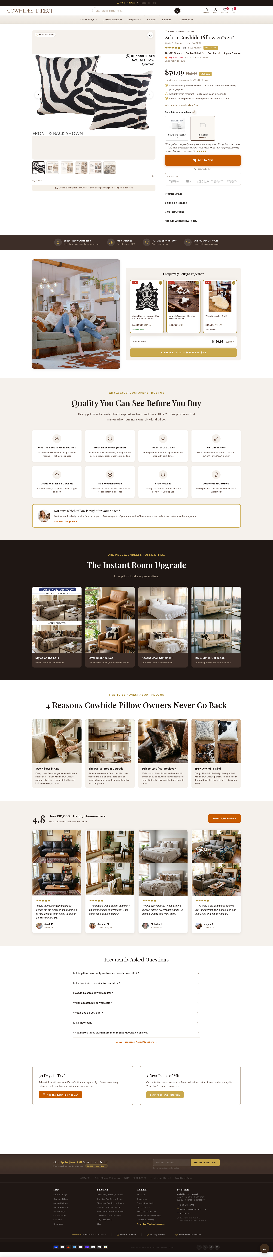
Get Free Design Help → (67, 521)
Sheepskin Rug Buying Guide (110, 1203)
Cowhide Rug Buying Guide (110, 1199)
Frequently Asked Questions (110, 1195)
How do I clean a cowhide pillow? (93, 993)
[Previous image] (38, 95)
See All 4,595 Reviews (224, 818)
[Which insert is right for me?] (194, 112)
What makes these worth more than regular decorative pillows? (111, 1032)
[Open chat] (264, 1248)
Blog (99, 1224)
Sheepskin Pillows (61, 1207)
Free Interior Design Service (110, 1211)
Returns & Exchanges (146, 1219)
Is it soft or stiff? (82, 1022)
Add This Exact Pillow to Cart (62, 1095)
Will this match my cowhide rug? (92, 1003)
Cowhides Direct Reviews (109, 1215)
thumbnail (38, 167)
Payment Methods (145, 1203)
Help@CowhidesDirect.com (193, 1209)
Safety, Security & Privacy (149, 1215)
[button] (150, 35)
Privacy (171, 1247)
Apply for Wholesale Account (151, 1224)
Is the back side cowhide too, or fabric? (96, 983)
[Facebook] (199, 1247)
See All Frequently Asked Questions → (136, 1042)
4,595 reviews (195, 47)
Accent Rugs (59, 1211)
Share (39, 180)
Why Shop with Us (105, 1219)
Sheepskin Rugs (60, 1203)
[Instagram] (205, 1247)
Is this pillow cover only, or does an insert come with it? (106, 973)
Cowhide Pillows (60, 1199)
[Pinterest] (217, 1247)
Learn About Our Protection (165, 1095)
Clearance (58, 1224)
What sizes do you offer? (88, 1012)
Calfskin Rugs (59, 1215)
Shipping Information (146, 1211)
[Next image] (149, 95)
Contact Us (142, 1199)
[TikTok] (211, 1247)
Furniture (57, 1219)
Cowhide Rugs (60, 1195)
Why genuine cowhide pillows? (181, 105)
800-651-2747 (187, 1205)
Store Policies (143, 1207)
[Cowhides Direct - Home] (30, 10)
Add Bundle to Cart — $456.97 (183, 352)
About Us (141, 1195)
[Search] (177, 11)
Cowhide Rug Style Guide (109, 1207)
